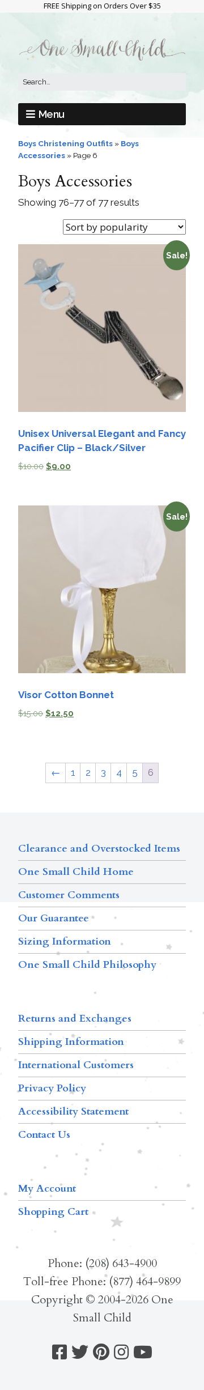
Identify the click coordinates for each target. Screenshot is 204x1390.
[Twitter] (79, 1352)
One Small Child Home (76, 872)
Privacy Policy (52, 1088)
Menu (52, 114)
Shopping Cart (53, 1212)
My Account (47, 1188)
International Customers (76, 1065)
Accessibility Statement (73, 1111)
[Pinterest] (101, 1352)
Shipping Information (71, 1042)
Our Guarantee (53, 918)
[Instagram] (121, 1352)
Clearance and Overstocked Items (99, 848)
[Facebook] (59, 1352)
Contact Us (44, 1135)
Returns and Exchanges (74, 1018)
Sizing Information (64, 941)
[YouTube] (142, 1352)
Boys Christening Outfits (65, 143)
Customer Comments (69, 895)
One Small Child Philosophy (87, 965)
